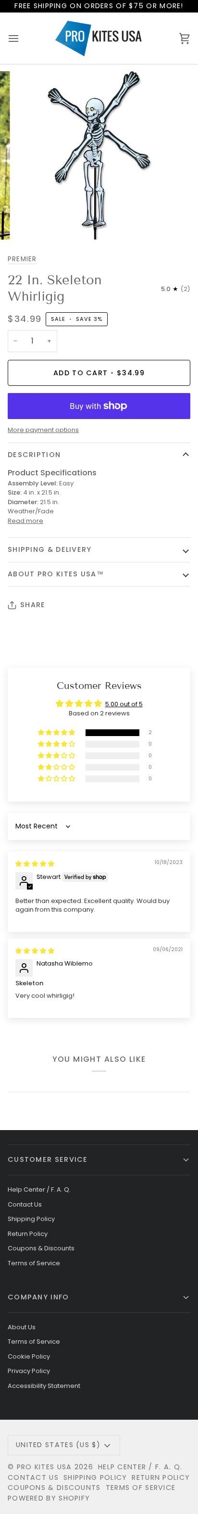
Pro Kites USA (44, 1467)
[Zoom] (33, 221)
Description (34, 454)
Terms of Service (34, 1263)
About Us (22, 1327)
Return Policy (28, 1233)
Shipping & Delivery (50, 549)
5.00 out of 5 (124, 704)
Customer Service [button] (48, 1159)
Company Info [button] (38, 1297)
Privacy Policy (29, 1370)
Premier (22, 259)
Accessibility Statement (44, 1385)
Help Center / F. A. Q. (39, 1189)
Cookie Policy (29, 1356)
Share (32, 605)
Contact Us (25, 1204)
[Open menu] (22, 38)
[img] (34, 863)
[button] (57, 733)
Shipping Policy (31, 1218)
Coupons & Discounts (41, 1248)
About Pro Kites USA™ (56, 574)
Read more (25, 520)
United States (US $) (58, 1445)
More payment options (43, 429)
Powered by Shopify (49, 1498)
